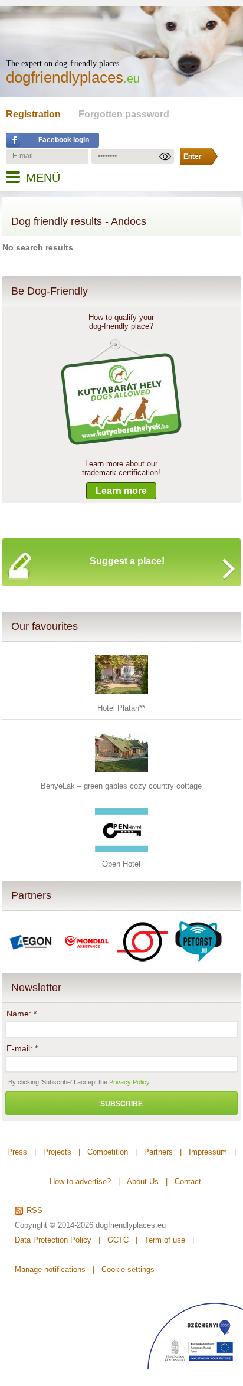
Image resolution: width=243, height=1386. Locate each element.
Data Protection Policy (53, 1239)
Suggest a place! (127, 561)
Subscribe (121, 1104)
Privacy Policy (129, 1082)
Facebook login (63, 140)
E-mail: (22, 1048)
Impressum (208, 1152)
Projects (57, 1152)
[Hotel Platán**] (121, 698)
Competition (107, 1152)
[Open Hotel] (121, 853)
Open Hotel (121, 863)
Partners (31, 895)
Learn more (121, 491)
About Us (143, 1181)
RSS (34, 1211)
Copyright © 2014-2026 (54, 1225)
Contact (188, 1181)
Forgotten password (123, 114)
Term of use (165, 1239)
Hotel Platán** (121, 708)
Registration (33, 114)
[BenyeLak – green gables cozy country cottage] (121, 776)
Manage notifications (50, 1269)
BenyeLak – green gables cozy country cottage (121, 786)
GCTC (118, 1239)
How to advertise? (80, 1181)
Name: (21, 1013)
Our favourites (44, 626)
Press (17, 1152)
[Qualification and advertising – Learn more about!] (121, 446)
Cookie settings (128, 1269)
